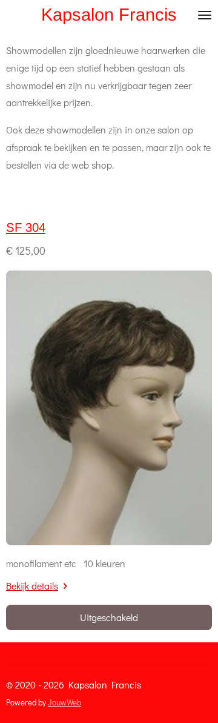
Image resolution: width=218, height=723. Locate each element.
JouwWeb (64, 702)
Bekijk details (32, 585)
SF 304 (25, 227)
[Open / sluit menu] (204, 15)
